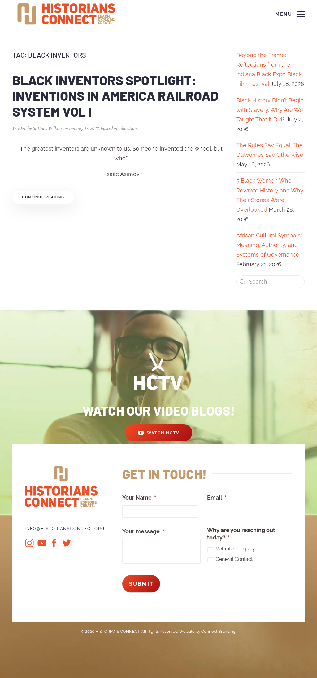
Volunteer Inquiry (235, 549)
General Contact (234, 559)
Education (127, 128)
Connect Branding (218, 631)
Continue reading (43, 197)
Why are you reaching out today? (241, 533)
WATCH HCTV (163, 432)
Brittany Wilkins (48, 128)
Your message (143, 531)
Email (217, 497)
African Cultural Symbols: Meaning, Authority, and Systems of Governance (269, 245)
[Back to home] (67, 14)
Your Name (139, 497)
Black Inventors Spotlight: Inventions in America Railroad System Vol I (115, 95)
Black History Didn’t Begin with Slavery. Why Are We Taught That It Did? (270, 110)
